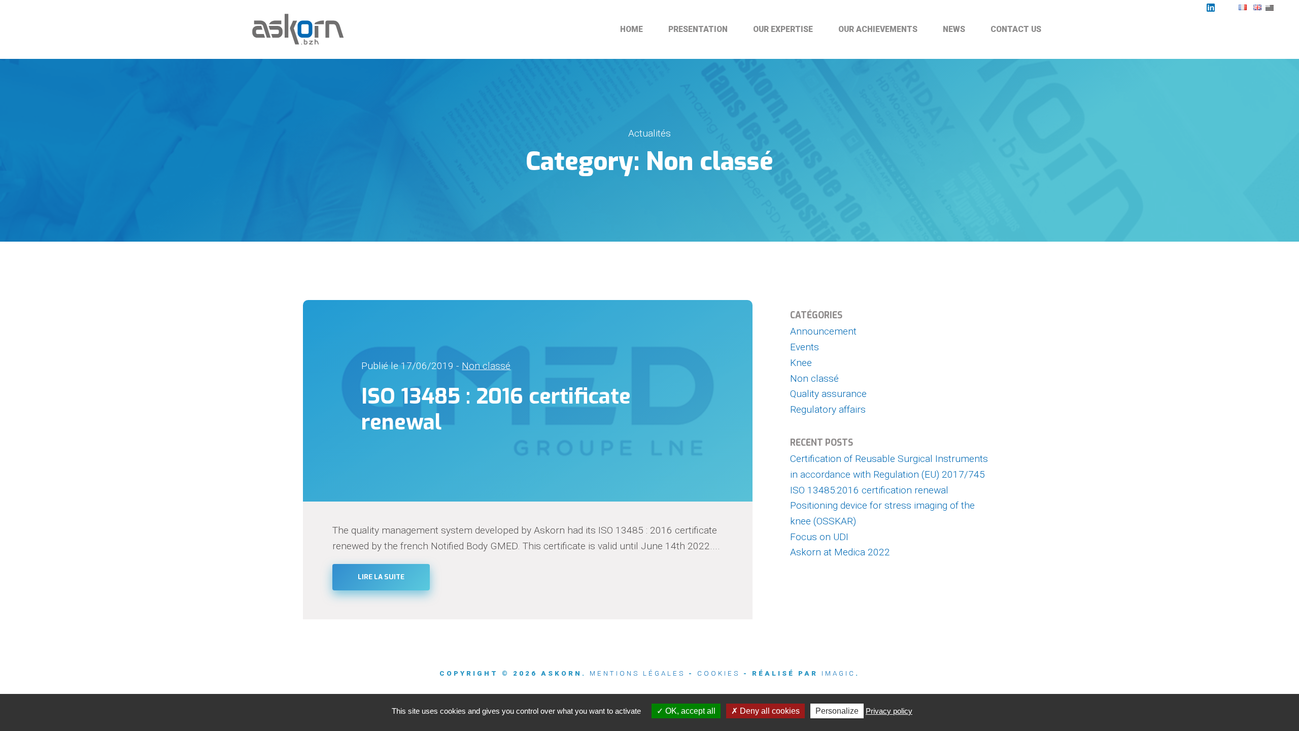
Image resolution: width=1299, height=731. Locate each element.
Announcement (823, 331)
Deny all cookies (769, 711)
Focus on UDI (819, 537)
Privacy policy (889, 711)
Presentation (698, 29)
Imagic (839, 673)
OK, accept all (689, 711)
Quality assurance (828, 394)
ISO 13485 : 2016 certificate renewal (496, 409)
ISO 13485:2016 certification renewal (869, 490)
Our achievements (877, 29)
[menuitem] (631, 30)
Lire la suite (381, 577)
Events (804, 347)
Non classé (486, 366)
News (954, 29)
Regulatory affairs (828, 409)
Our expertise (783, 29)
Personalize (837, 711)
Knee (801, 363)
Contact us (1015, 29)
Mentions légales (637, 673)
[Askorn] (300, 29)
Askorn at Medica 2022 (840, 552)
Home (631, 29)
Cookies (718, 673)
